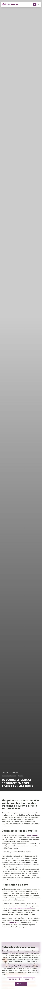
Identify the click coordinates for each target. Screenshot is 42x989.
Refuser (27, 979)
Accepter (19, 984)
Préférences (13, 979)
